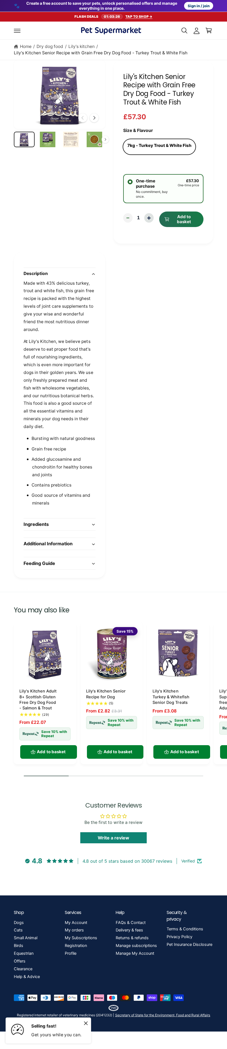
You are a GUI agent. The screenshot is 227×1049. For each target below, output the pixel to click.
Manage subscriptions (136, 945)
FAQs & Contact (131, 922)
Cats (18, 930)
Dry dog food (50, 46)
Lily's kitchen (81, 46)
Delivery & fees (129, 930)
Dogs (19, 922)
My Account (76, 922)
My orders (74, 930)
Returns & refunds (132, 937)
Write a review (113, 838)
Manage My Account (135, 953)
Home (26, 46)
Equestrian (23, 953)
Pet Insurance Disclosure (189, 944)
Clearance (23, 968)
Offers (19, 961)
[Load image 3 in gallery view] (71, 139)
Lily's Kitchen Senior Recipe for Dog (106, 694)
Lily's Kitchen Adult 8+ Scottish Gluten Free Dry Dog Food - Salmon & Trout (37, 700)
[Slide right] (94, 117)
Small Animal (25, 937)
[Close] (85, 1023)
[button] (17, 30)
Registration (76, 945)
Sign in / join (199, 6)
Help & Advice (27, 976)
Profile (70, 953)
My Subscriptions (81, 937)
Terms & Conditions (185, 928)
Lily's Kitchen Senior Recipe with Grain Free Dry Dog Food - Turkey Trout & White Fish (100, 52)
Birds (18, 945)
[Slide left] (82, 117)
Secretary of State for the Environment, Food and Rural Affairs (162, 1015)
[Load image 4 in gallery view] (94, 139)
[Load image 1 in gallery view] (24, 139)
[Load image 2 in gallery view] (47, 139)
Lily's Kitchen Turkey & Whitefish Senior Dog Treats (171, 697)
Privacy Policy (179, 936)
